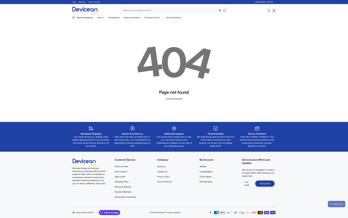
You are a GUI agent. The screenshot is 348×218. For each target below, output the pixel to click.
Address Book (206, 181)
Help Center (120, 176)
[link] (153, 17)
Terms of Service (164, 181)
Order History (206, 176)
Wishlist (203, 166)
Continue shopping (174, 98)
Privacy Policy (163, 176)
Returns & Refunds (123, 187)
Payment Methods (123, 192)
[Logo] (85, 10)
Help (74, 2)
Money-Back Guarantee (125, 197)
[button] (264, 2)
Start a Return (121, 171)
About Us (82, 2)
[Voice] (220, 10)
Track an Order (121, 166)
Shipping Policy (121, 181)
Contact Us (162, 171)
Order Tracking (94, 2)
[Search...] (224, 10)
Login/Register (206, 171)
